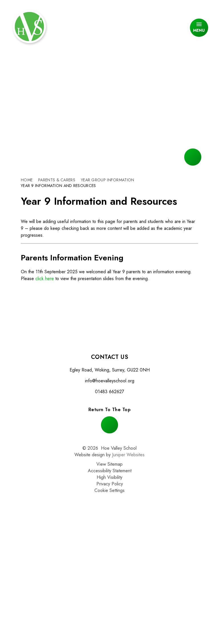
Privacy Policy (109, 484)
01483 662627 (109, 391)
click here (44, 278)
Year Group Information (107, 180)
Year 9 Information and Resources (58, 185)
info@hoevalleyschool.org (109, 380)
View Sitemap (109, 464)
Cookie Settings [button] (109, 490)
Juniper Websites (128, 454)
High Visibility (109, 477)
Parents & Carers (56, 180)
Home (27, 180)
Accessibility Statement (109, 470)
